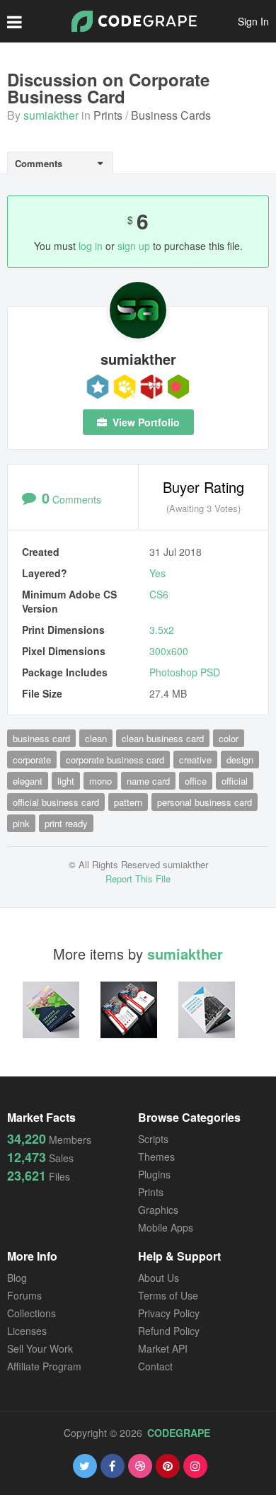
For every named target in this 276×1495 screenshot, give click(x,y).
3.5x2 (161, 630)
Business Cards (171, 115)
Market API (163, 1348)
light (65, 781)
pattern (128, 802)
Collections (31, 1313)
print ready (66, 823)
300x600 (168, 651)
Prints (107, 115)
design (239, 759)
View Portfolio (145, 422)
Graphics (158, 1210)
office (196, 781)
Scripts (153, 1139)
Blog (17, 1278)
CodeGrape (178, 1433)
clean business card (163, 738)
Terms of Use (168, 1295)
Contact (155, 1366)
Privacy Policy (169, 1313)
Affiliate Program (44, 1366)
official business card (56, 802)
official (235, 781)
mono (100, 781)
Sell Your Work (40, 1348)
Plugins (154, 1174)
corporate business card (115, 759)
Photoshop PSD (184, 672)
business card (41, 738)
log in (91, 246)
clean (96, 738)
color (228, 738)
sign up (133, 246)
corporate (32, 759)
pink (21, 823)
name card (148, 781)
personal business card (204, 802)
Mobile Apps (165, 1227)
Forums (24, 1295)
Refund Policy (169, 1331)
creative (195, 759)
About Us (158, 1278)
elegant (27, 781)
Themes (156, 1156)
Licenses (27, 1331)
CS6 (158, 594)
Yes (157, 573)
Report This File (138, 878)
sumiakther (51, 115)
